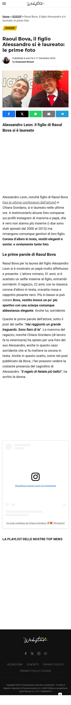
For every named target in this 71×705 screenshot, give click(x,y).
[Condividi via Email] (48, 114)
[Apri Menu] (4, 3)
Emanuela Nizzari (25, 61)
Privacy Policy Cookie (35, 670)
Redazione (15, 664)
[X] (32, 653)
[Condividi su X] (22, 114)
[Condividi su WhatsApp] (35, 114)
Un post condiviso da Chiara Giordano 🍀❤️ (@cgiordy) (35, 523)
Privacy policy (53, 664)
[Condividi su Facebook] (8, 114)
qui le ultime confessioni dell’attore (29, 202)
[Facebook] (25, 653)
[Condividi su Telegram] (62, 114)
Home (6, 16)
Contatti (33, 664)
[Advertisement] (35, 163)
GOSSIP (17, 16)
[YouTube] (45, 653)
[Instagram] (38, 653)
